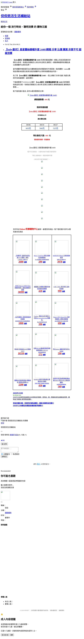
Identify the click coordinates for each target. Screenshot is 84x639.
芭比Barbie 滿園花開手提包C (61, 349)
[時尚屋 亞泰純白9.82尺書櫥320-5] (23, 347)
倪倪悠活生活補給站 (15, 16)
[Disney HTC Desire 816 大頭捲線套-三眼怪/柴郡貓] (61, 315)
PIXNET (26, 610)
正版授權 (61, 351)
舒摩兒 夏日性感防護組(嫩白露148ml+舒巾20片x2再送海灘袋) (61, 380)
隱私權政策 (53, 610)
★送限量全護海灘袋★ (61, 384)
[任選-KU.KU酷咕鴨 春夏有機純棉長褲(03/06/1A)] (42, 346)
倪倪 (2, 423)
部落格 (7, 38)
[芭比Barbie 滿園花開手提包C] (61, 347)
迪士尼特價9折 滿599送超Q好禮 (61, 321)
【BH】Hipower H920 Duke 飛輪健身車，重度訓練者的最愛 (23, 288)
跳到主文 (4, 21)
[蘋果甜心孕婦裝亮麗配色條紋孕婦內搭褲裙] (42, 285)
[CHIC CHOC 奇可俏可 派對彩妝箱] (61, 285)
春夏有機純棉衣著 (42, 352)
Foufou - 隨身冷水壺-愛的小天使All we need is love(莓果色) (42, 318)
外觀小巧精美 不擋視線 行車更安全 (42, 383)
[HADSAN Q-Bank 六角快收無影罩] (61, 253)
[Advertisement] (42, 559)
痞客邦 (12, 435)
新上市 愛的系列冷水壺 (42, 322)
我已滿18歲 (5, 635)
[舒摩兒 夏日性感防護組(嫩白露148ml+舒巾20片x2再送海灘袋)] (61, 376)
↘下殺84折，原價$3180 (23, 259)
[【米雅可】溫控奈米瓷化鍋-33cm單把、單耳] (23, 253)
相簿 (6, 36)
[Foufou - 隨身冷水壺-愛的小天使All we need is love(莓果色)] (42, 314)
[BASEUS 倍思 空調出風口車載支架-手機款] (42, 377)
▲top (3, 440)
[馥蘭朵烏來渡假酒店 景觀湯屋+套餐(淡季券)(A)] (23, 378)
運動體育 (17, 32)
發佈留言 (4, 456)
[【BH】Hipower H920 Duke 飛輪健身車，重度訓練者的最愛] (23, 284)
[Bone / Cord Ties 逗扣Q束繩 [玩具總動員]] (42, 253)
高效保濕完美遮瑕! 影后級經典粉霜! (22, 321)
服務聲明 (61, 610)
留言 (16, 435)
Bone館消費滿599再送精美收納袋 (42, 259)
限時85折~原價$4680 (61, 259)
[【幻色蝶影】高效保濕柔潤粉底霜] (23, 315)
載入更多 (4, 444)
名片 (6, 41)
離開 (11, 635)
